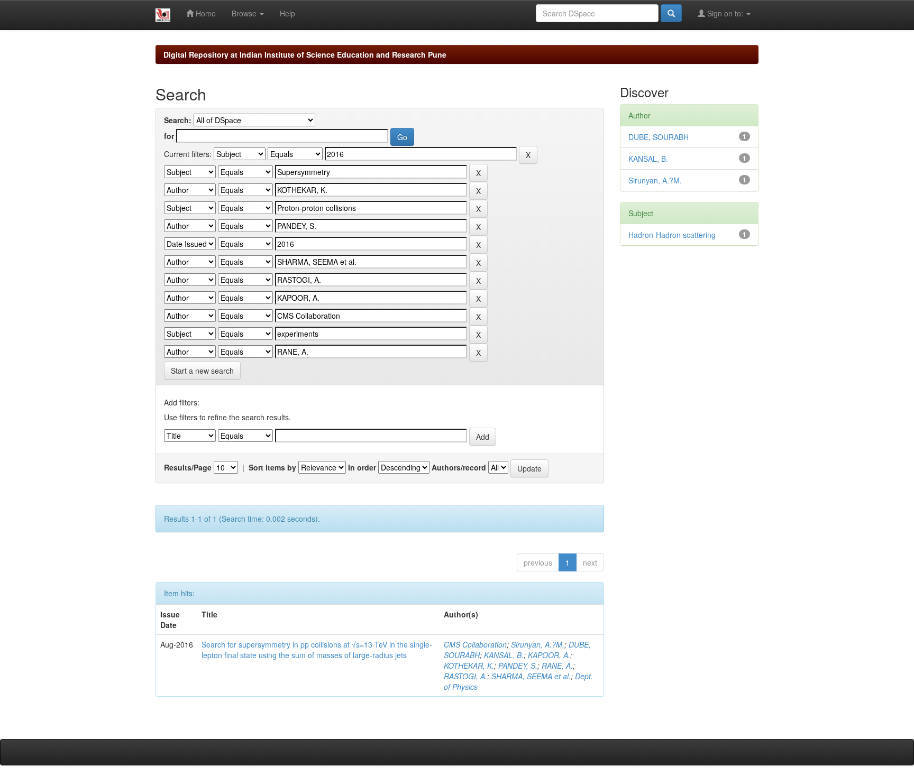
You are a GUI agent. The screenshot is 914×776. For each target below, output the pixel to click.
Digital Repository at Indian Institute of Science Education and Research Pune (304, 54)
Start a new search (202, 370)
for (169, 136)
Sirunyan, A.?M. (537, 644)
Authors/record (459, 467)
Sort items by (272, 467)
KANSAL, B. (504, 655)
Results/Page (188, 467)
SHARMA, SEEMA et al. (531, 676)
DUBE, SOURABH (658, 137)
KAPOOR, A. (549, 655)
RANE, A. (557, 665)
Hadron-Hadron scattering (672, 234)
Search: (177, 120)
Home (205, 13)
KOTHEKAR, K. (469, 665)
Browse (245, 13)
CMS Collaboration (475, 644)
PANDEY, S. (517, 665)
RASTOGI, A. (465, 676)
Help (287, 13)
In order (362, 467)
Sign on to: (725, 13)
